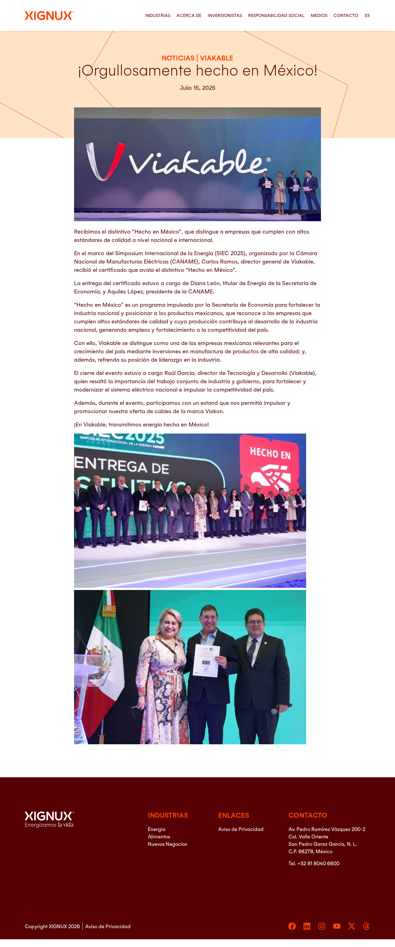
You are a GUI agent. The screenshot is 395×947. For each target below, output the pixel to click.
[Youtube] (337, 926)
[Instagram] (322, 926)
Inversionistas (225, 15)
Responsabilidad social (276, 15)
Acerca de (189, 15)
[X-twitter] (352, 926)
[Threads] (366, 926)
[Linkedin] (307, 926)
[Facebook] (292, 926)
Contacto (346, 15)
